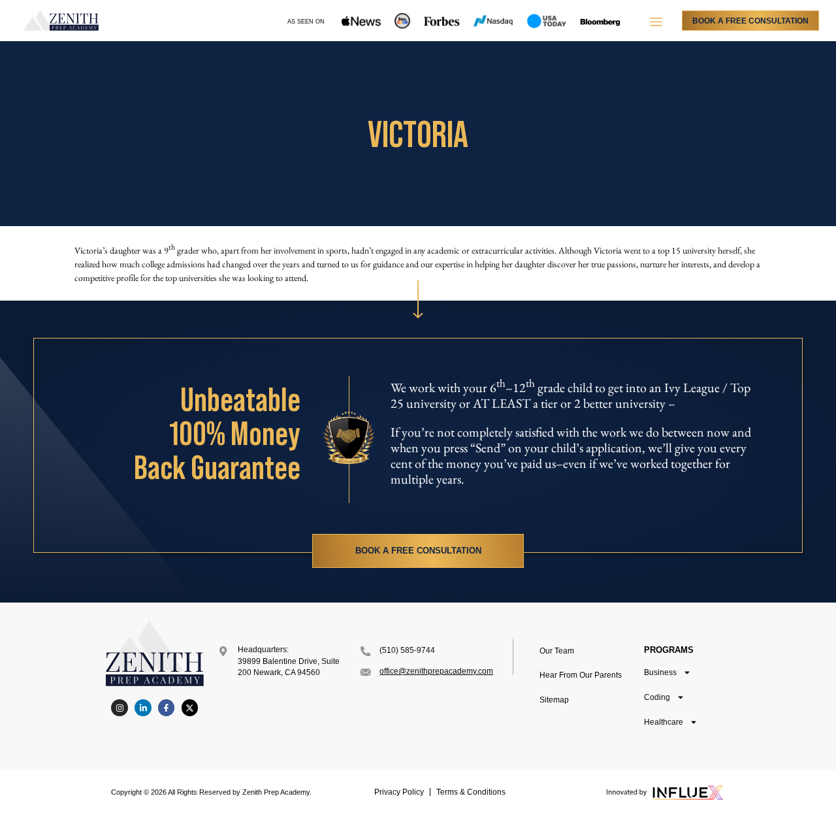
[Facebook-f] (166, 707)
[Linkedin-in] (143, 707)
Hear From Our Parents (580, 675)
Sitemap (554, 699)
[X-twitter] (190, 707)
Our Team (556, 650)
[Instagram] (119, 707)
